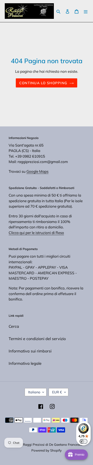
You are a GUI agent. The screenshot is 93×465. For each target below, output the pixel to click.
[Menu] (85, 11)
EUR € (57, 392)
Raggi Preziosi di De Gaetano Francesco (53, 444)
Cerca (14, 326)
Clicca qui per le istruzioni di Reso (36, 232)
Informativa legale (25, 363)
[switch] (83, 441)
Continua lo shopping (43, 83)
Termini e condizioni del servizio (37, 338)
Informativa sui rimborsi (30, 351)
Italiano (34, 392)
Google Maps (37, 171)
